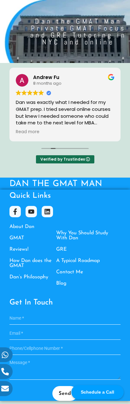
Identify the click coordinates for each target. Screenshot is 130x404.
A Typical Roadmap (78, 260)
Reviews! (18, 249)
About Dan (21, 226)
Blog (61, 283)
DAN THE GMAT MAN (55, 184)
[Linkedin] (47, 211)
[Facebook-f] (15, 211)
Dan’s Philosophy (28, 277)
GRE (61, 249)
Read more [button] (27, 132)
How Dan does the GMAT (30, 263)
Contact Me (69, 272)
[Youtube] (31, 211)
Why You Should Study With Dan (82, 235)
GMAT (16, 238)
